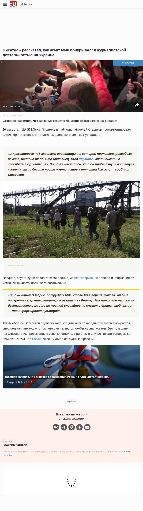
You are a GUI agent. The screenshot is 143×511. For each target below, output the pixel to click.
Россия (37, 339)
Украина (71, 401)
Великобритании (86, 278)
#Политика (128, 62)
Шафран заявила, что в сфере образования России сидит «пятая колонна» (57, 377)
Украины (86, 159)
